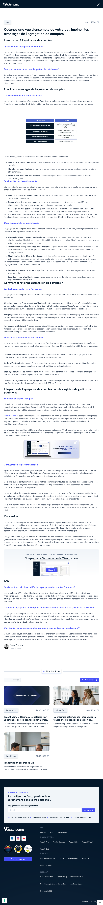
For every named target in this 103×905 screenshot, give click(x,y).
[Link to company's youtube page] (23, 838)
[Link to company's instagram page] (18, 838)
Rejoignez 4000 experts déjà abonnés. (23, 805)
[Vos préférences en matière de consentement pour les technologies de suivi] (4, 900)
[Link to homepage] (11, 4)
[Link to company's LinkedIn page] (12, 838)
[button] (98, 4)
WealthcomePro (11, 415)
